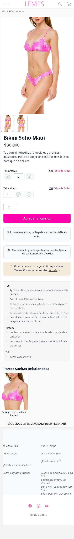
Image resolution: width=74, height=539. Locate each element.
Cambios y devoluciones (16, 472)
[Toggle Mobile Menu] (7, 4)
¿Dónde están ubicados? (17, 465)
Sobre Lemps (48, 445)
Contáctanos (10, 453)
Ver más (53, 270)
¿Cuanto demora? (51, 453)
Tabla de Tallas (62, 170)
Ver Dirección (46, 253)
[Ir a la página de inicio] (3, 11)
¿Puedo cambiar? (51, 461)
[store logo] (34, 4)
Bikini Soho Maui (16, 11)
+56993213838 (11, 445)
